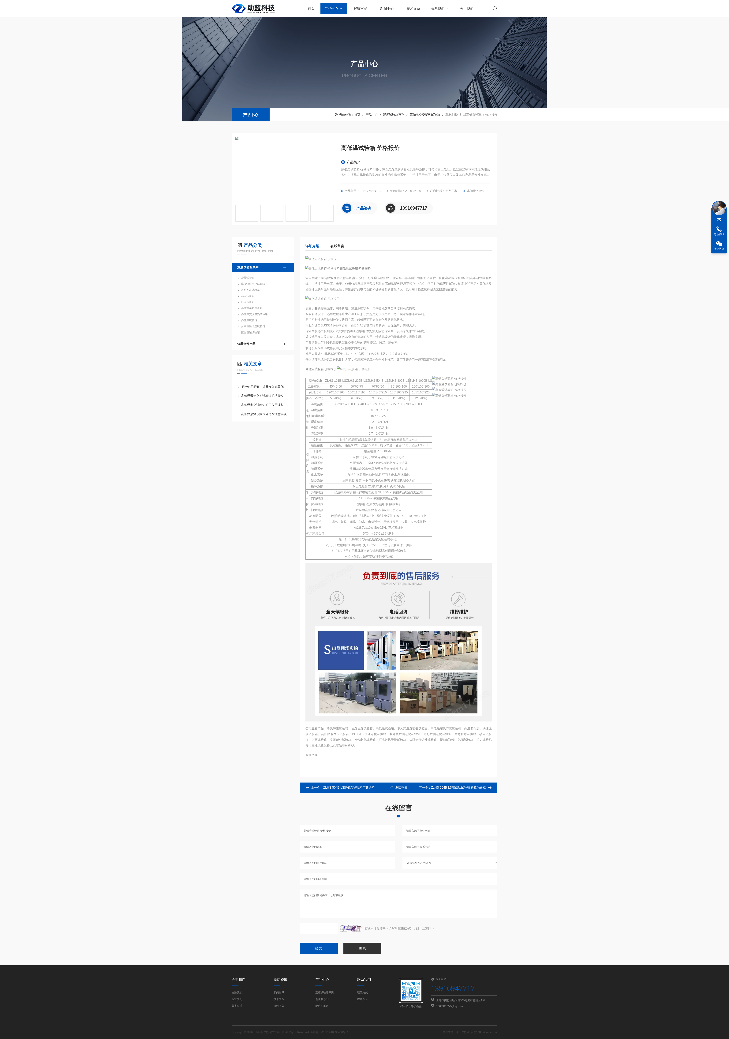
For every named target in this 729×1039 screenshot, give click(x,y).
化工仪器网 (462, 1032)
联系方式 (362, 992)
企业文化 (237, 999)
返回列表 (401, 787)
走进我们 (237, 992)
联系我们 (437, 8)
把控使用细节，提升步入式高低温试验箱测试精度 (264, 386)
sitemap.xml (490, 1032)
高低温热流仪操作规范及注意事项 (264, 414)
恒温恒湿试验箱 (250, 332)
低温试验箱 (247, 302)
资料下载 (279, 1005)
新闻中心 (387, 8)
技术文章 (413, 8)
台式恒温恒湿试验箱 (253, 326)
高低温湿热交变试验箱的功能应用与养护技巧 (264, 395)
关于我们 (466, 8)
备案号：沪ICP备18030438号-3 (329, 1032)
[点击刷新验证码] (351, 928)
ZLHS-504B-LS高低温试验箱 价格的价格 (458, 787)
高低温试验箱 (249, 320)
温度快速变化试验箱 (253, 283)
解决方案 (360, 8)
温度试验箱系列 (393, 114)
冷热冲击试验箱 (250, 289)
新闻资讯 (279, 992)
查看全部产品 (246, 343)
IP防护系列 (321, 1005)
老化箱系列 (322, 999)
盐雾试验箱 (247, 277)
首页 (311, 8)
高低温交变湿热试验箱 (425, 114)
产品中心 (331, 8)
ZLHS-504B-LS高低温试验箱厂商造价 (349, 787)
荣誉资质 (237, 1005)
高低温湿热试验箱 (251, 308)
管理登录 (476, 1032)
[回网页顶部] (719, 220)
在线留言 (337, 246)
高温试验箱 (247, 295)
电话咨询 (719, 234)
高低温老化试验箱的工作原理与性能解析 (264, 405)
